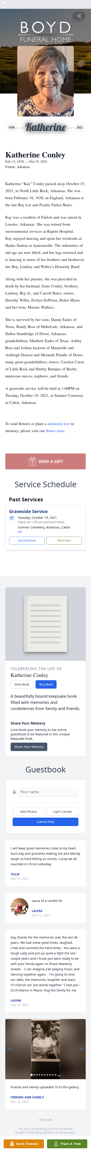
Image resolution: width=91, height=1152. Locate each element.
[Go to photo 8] (50, 1075)
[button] (45, 1049)
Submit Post (45, 822)
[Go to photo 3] (37, 1075)
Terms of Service (57, 1132)
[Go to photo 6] (45, 1075)
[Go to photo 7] (47, 1075)
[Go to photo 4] (39, 1075)
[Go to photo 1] (31, 1075)
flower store (55, 430)
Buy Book (46, 684)
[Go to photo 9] (53, 1075)
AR (20, 532)
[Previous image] (9, 1049)
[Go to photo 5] (42, 1075)
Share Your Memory (29, 747)
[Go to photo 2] (34, 1075)
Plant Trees (64, 540)
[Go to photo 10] (55, 1075)
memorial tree (58, 423)
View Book (21, 684)
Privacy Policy (33, 1132)
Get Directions (27, 540)
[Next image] (81, 1049)
